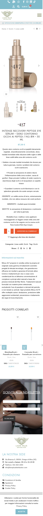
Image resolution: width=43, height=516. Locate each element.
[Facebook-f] (24, 2)
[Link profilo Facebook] (18, 248)
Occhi (11, 29)
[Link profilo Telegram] (30, 248)
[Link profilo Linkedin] (24, 248)
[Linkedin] (31, 2)
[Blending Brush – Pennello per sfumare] (11, 332)
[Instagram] (27, 2)
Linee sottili (19, 29)
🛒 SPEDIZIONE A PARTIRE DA (21, 23)
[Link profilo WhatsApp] (27, 248)
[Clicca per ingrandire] (6, 94)
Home (4, 29)
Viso (13, 357)
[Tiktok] (34, 2)
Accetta (21, 512)
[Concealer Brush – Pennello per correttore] (31, 332)
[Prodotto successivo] (39, 28)
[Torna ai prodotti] (36, 28)
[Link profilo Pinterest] (21, 248)
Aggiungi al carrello (27, 231)
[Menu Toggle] (39, 15)
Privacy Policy (21, 506)
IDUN (11, 360)
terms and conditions (22, 413)
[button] (4, 65)
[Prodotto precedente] (34, 28)
